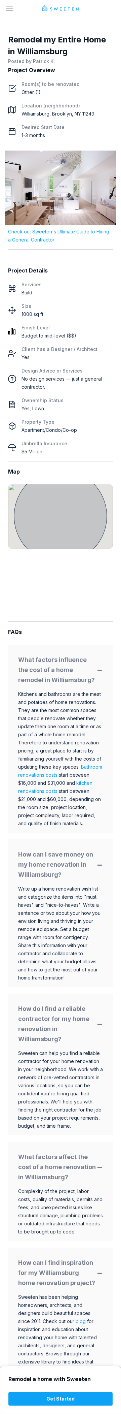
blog (81, 1321)
